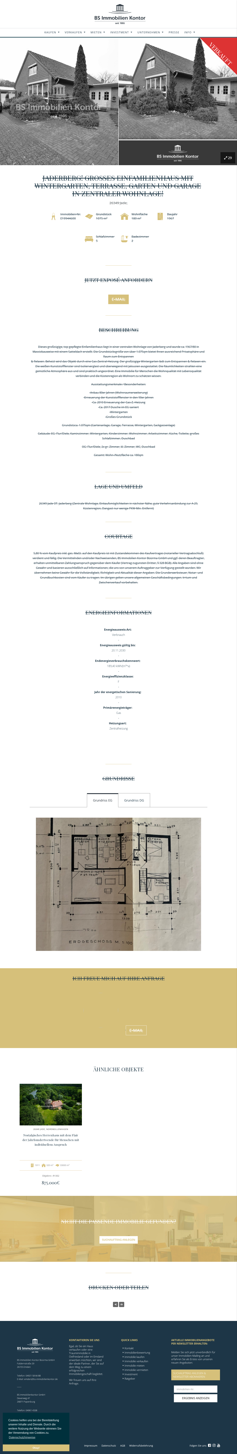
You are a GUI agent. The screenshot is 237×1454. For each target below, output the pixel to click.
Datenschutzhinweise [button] (22, 1437)
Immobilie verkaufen (136, 1361)
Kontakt (129, 1348)
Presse (174, 32)
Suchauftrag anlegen (118, 1240)
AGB (122, 1445)
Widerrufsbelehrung (141, 1445)
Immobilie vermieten (136, 1370)
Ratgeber (130, 1378)
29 (230, 157)
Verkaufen (73, 32)
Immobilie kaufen (135, 1357)
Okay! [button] (36, 1447)
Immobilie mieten (135, 1365)
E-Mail (118, 299)
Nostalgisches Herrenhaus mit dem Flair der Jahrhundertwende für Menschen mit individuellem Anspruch (50, 1139)
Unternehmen (148, 32)
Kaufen (50, 32)
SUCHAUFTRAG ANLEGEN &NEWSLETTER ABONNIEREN (189, 1374)
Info (188, 32)
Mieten (96, 32)
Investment (119, 32)
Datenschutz (108, 1445)
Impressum (90, 1445)
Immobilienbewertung (137, 1352)
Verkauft (221, 54)
